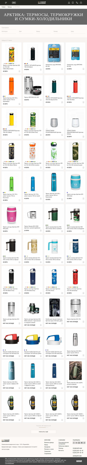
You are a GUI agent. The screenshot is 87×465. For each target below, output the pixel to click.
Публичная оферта (64, 446)
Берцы (46, 444)
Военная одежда (49, 442)
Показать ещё (43, 431)
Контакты (61, 450)
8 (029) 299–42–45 (78, 452)
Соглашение (9, 463)
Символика (47, 451)
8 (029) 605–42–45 (78, 450)
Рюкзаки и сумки (49, 449)
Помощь (61, 448)
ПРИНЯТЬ (79, 461)
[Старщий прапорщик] (5, 441)
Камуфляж (47, 447)
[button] (19, 71)
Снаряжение (47, 453)
